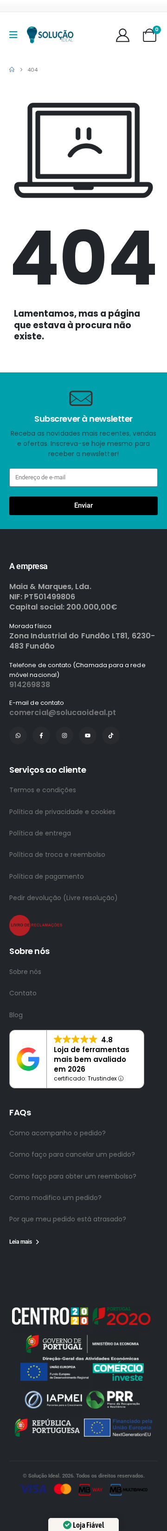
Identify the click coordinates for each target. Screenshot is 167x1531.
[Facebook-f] (41, 771)
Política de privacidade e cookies (62, 847)
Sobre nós (25, 1007)
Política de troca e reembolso (57, 890)
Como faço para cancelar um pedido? (72, 1190)
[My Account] (123, 35)
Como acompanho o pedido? (57, 1168)
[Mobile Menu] (16, 35)
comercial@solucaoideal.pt (62, 748)
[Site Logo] (50, 35)
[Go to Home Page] (11, 70)
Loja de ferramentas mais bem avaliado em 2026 (91, 1095)
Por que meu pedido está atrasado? (67, 1254)
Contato (23, 1029)
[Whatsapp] (18, 771)
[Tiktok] (111, 771)
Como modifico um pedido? (55, 1233)
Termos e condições (42, 825)
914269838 (29, 720)
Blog (16, 1050)
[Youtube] (87, 771)
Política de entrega (40, 869)
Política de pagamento (46, 912)
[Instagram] (64, 771)
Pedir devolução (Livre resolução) (63, 933)
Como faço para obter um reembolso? (72, 1212)
